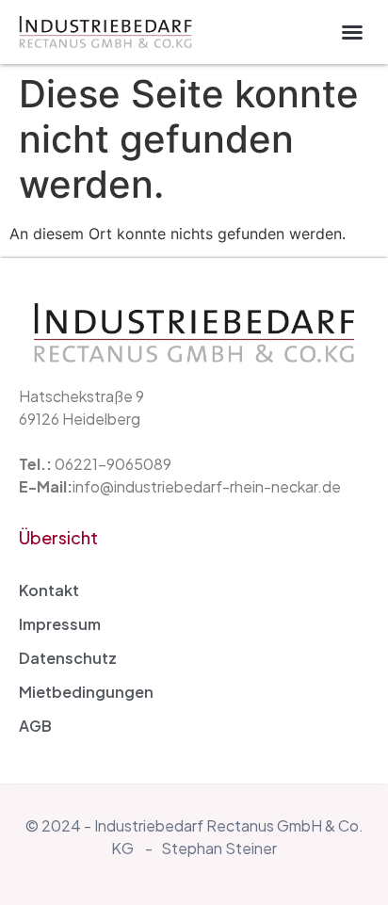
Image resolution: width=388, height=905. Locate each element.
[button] (352, 32)
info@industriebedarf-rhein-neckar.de (207, 486)
